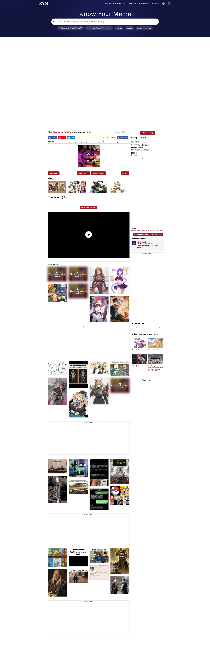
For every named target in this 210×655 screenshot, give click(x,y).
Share (53, 138)
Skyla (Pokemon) (137, 366)
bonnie (134, 231)
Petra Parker (136, 350)
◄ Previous (53, 173)
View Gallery (83, 173)
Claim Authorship (141, 234)
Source (134, 155)
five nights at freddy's (145, 231)
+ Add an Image (148, 133)
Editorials (143, 3)
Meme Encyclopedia (114, 3)
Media (131, 3)
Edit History (156, 234)
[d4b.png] (89, 156)
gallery (83, 142)
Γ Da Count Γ (141, 242)
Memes (130, 28)
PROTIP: (51, 142)
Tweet (72, 138)
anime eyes (159, 231)
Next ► (125, 173)
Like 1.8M (123, 138)
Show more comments (88, 207)
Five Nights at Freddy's (60, 132)
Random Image (98, 173)
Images (119, 28)
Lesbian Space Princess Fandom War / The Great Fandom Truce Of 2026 (155, 368)
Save (63, 138)
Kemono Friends (153, 350)
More (155, 3)
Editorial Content (144, 28)
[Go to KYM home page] (43, 4)
